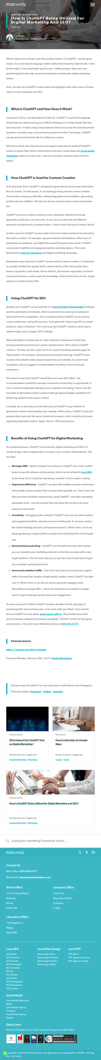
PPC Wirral (74, 954)
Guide (66, 760)
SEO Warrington (14, 965)
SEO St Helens (13, 968)
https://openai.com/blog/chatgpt (26, 650)
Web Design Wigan (46, 965)
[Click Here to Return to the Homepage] (16, 4)
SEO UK (10, 971)
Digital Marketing (24, 15)
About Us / (11, 1030)
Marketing (32, 760)
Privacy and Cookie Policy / (62, 1030)
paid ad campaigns (31, 253)
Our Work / (34, 1030)
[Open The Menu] (93, 5)
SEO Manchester (14, 985)
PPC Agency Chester (79, 961)
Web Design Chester (47, 961)
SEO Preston (12, 975)
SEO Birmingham (14, 982)
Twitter (47, 692)
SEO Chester (12, 961)
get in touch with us (51, 614)
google (59, 760)
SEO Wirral (11, 954)
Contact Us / (23, 1030)
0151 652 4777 (69, 624)
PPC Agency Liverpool (79, 958)
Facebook (35, 692)
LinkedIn (58, 692)
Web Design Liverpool (48, 958)
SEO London (12, 989)
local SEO (87, 472)
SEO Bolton (11, 978)
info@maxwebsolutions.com (35, 877)
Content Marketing (17, 760)
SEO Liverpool (13, 958)
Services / (44, 1030)
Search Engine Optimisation (68, 307)
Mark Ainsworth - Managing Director (31, 39)
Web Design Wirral (46, 954)
